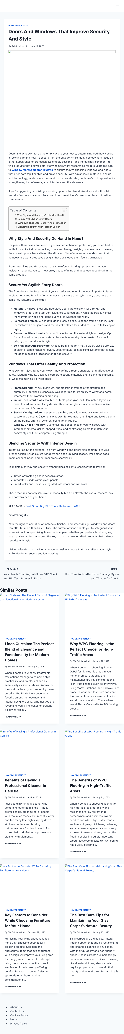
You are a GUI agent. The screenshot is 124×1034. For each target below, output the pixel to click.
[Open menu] (117, 6)
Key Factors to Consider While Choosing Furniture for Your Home (27, 920)
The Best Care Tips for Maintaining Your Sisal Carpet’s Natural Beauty (91, 920)
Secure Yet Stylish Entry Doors (35, 219)
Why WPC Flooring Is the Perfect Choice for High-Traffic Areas (92, 649)
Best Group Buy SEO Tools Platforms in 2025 (53, 506)
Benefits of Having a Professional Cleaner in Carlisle (25, 785)
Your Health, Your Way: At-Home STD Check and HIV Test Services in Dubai (30, 574)
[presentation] (29, 613)
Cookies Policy (19, 1015)
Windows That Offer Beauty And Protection (42, 222)
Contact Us (17, 1011)
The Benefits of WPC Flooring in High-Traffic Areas (90, 785)
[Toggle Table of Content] (62, 210)
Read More (13, 717)
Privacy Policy (18, 1023)
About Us (16, 1007)
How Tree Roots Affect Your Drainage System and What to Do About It (92, 574)
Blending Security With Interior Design (39, 226)
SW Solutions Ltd (19, 46)
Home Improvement (18, 25)
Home (14, 1019)
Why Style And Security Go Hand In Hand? (40, 215)
